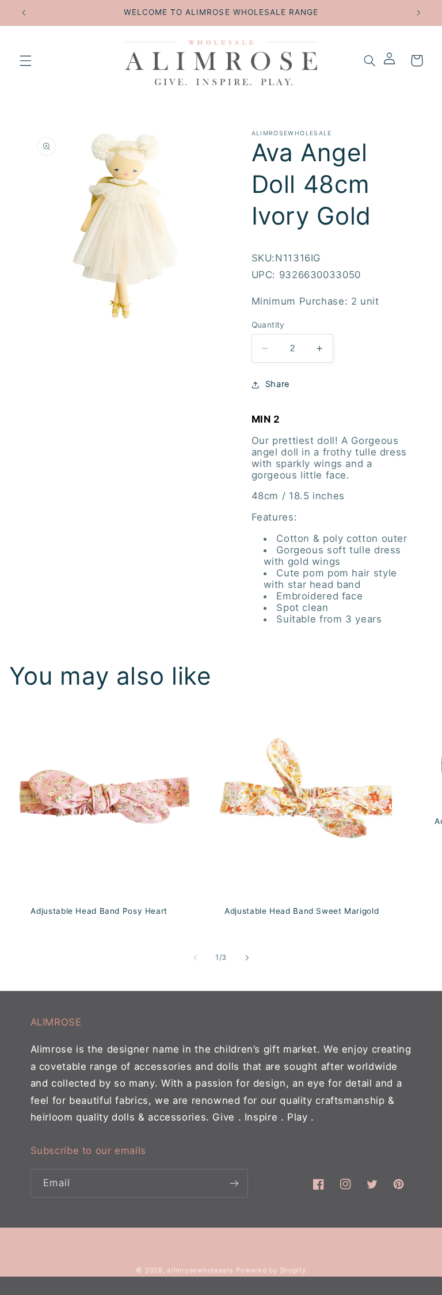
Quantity (268, 324)
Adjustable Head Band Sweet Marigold (301, 911)
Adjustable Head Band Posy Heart (99, 911)
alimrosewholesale (200, 1270)
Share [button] (277, 384)
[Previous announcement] (23, 12)
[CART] (416, 60)
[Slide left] (195, 957)
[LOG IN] (393, 60)
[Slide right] (247, 957)
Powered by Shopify (271, 1270)
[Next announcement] (418, 12)
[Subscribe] (233, 1183)
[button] (25, 60)
